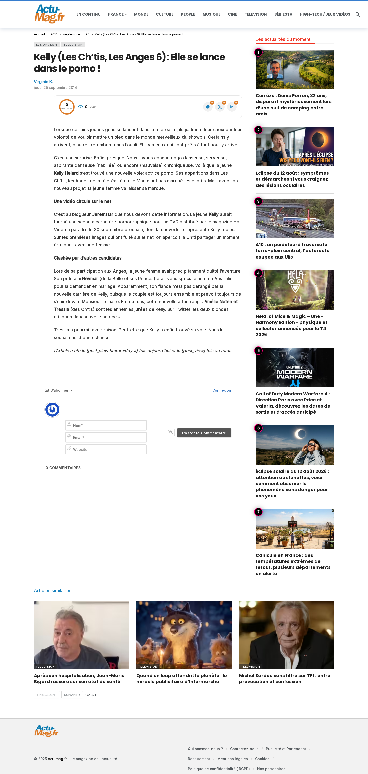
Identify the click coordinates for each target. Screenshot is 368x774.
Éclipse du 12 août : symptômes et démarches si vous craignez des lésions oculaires (292, 179)
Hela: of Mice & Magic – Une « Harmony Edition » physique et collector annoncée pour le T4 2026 (291, 325)
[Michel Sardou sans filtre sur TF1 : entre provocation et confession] (286, 635)
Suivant (71, 695)
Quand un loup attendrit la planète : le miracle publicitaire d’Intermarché (181, 678)
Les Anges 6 (47, 44)
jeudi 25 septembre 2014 (55, 87)
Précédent (48, 695)
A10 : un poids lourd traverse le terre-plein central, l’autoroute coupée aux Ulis (293, 250)
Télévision (73, 44)
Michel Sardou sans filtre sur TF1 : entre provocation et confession (284, 678)
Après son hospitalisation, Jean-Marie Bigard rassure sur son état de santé (79, 678)
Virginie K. (43, 81)
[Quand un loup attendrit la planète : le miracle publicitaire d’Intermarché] (184, 635)
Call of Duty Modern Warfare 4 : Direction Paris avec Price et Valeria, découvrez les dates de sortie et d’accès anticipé (293, 403)
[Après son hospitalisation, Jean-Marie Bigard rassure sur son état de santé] (81, 635)
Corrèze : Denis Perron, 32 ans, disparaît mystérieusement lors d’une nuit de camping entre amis (294, 104)
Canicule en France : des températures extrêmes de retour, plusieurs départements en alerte (293, 564)
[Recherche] (358, 14)
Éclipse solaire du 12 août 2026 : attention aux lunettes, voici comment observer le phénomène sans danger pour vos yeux (292, 483)
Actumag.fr (57, 759)
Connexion (221, 390)
